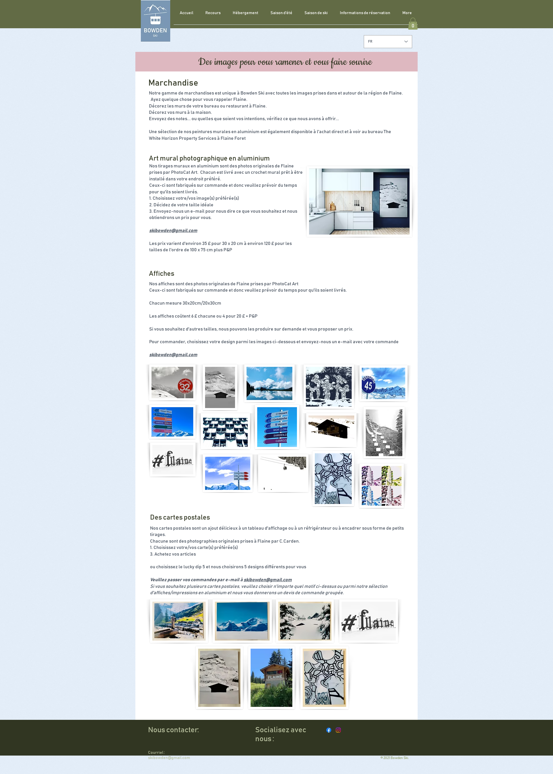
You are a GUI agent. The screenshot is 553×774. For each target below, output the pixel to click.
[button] (413, 24)
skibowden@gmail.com (173, 230)
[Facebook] (328, 730)
